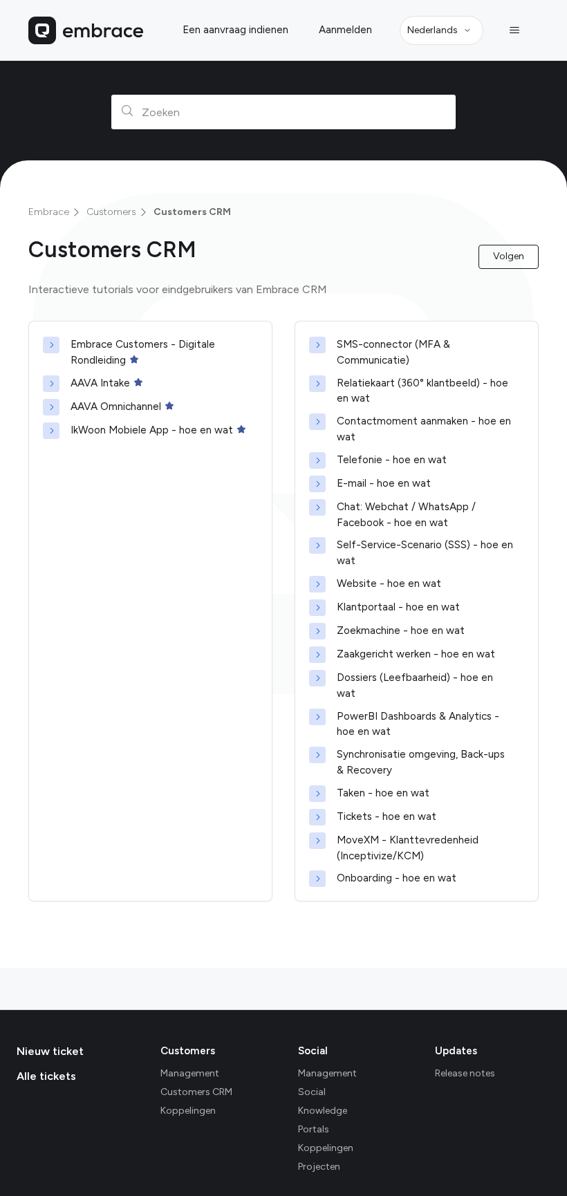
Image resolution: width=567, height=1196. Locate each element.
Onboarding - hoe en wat (396, 878)
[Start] (85, 30)
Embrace (48, 212)
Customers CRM (192, 212)
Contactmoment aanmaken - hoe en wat (424, 429)
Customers (111, 212)
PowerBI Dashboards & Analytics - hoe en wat (418, 724)
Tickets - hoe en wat (386, 816)
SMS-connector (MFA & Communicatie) (393, 352)
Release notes (465, 1073)
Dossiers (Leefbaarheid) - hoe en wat (415, 685)
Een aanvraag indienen (235, 30)
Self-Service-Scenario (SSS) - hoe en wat (425, 553)
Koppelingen (188, 1110)
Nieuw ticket (50, 1051)
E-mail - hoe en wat (384, 483)
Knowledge (322, 1110)
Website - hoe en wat (389, 583)
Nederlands (432, 30)
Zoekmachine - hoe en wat (401, 630)
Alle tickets (46, 1076)
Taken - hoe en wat (383, 793)
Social (313, 1051)
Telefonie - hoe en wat (392, 460)
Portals (313, 1129)
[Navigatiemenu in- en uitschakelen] (514, 30)
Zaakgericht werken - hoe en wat (416, 654)
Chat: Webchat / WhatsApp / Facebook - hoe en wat (406, 515)
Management (189, 1073)
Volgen (508, 256)
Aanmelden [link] (345, 30)
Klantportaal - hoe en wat (398, 607)
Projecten (319, 1166)
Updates (456, 1051)
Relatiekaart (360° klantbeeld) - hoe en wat (422, 391)
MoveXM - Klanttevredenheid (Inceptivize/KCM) (407, 848)
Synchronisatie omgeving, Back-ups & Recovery (421, 762)
